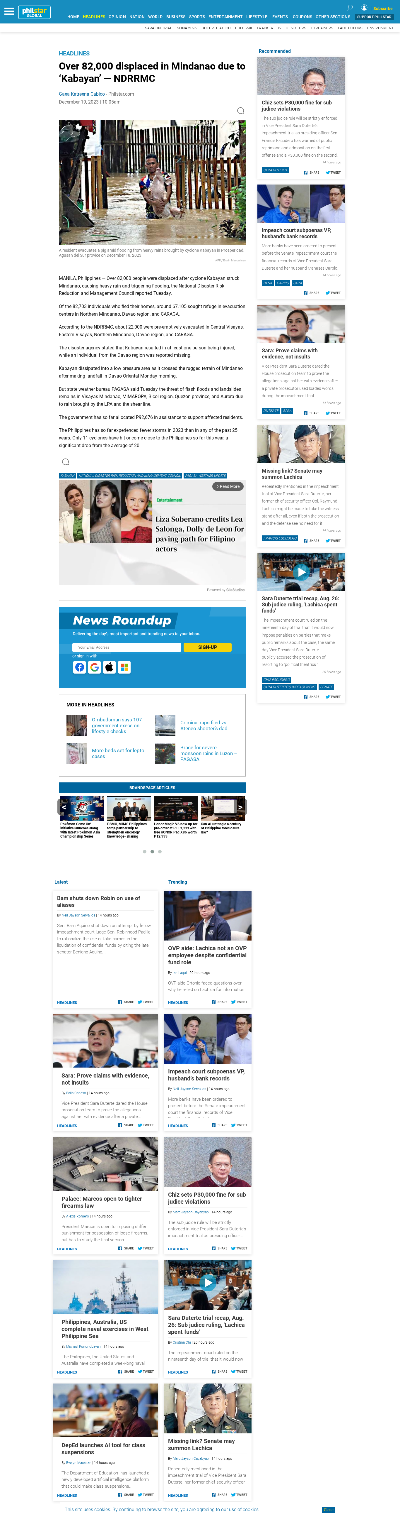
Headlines (74, 53)
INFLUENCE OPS (292, 28)
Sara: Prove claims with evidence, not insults (290, 353)
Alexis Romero (77, 1216)
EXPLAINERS (322, 28)
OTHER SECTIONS (333, 16)
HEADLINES (94, 16)
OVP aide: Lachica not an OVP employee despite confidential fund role (207, 955)
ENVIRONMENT (380, 28)
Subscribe (383, 8)
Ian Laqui (180, 973)
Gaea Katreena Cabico (82, 94)
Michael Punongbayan (83, 1347)
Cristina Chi (182, 1342)
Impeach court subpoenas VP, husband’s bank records (206, 1075)
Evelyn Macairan (78, 1463)
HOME (73, 16)
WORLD (155, 16)
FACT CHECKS (350, 28)
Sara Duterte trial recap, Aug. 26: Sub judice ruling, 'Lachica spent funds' (206, 1324)
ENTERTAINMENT (225, 16)
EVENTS (280, 16)
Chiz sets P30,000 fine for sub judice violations (207, 1198)
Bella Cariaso (76, 1093)
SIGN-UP (207, 647)
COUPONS (302, 16)
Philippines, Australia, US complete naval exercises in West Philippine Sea (104, 1329)
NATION (137, 16)
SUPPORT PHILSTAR (374, 17)
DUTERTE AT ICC (216, 28)
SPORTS (197, 16)
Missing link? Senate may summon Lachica (201, 1444)
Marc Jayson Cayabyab (191, 1212)
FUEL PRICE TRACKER (254, 28)
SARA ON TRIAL (158, 28)
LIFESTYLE (256, 16)
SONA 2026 (186, 28)
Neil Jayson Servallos (189, 1089)
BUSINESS (176, 16)
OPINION (117, 16)
